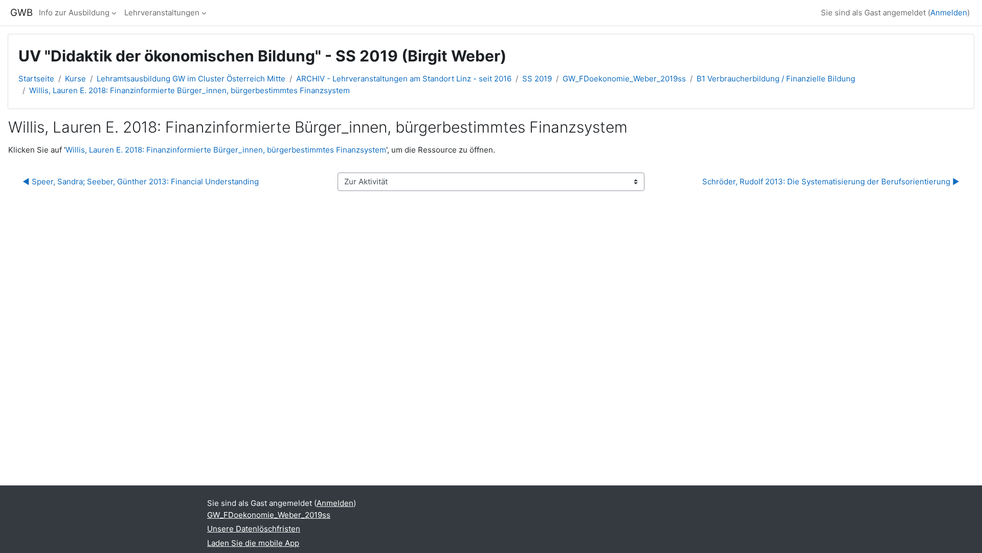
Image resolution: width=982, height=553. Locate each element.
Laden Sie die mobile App (253, 543)
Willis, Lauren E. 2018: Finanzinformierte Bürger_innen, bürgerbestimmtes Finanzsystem (189, 90)
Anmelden (948, 12)
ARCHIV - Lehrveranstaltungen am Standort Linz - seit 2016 (403, 78)
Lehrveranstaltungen (161, 12)
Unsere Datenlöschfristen (253, 529)
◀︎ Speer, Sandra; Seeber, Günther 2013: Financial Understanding (141, 181)
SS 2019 (537, 78)
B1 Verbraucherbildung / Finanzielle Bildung (776, 78)
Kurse (75, 78)
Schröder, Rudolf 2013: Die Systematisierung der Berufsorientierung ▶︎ (830, 181)
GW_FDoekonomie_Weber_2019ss (624, 78)
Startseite (36, 78)
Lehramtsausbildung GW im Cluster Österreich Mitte (191, 78)
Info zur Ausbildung (74, 12)
